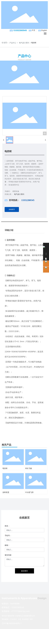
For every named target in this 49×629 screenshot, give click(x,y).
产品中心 (12, 43)
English (44, 30)
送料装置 (5, 492)
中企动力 (13, 619)
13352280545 (20, 30)
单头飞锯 (28, 468)
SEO (31, 619)
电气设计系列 (24, 43)
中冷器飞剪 (29, 492)
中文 (33, 30)
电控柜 (4, 468)
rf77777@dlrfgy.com (20, 611)
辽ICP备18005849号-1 (11, 623)
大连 (19, 619)
